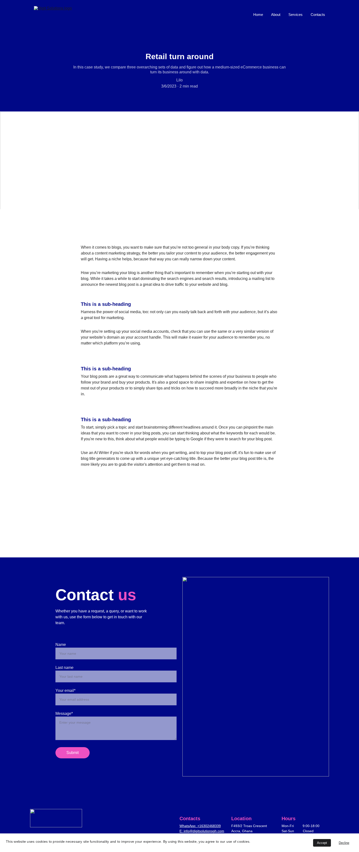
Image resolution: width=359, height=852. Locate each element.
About (275, 14)
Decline (344, 843)
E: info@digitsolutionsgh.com (202, 831)
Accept (322, 843)
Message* (64, 713)
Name (60, 644)
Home (258, 14)
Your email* (65, 690)
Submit (72, 753)
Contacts (318, 14)
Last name (64, 667)
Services (295, 14)
